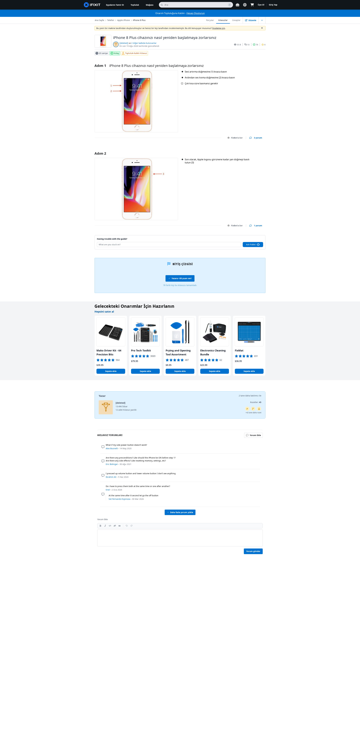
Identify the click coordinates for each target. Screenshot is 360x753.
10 (248, 44)
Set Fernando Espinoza (119, 499)
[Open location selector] (245, 5)
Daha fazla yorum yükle (181, 512)
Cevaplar (236, 20)
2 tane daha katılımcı (248, 395)
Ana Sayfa (99, 20)
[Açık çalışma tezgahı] (237, 5)
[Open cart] (252, 5)
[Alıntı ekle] (119, 526)
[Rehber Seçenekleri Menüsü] (262, 20)
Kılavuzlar (223, 20)
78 (257, 44)
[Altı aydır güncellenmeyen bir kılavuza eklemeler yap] (253, 408)
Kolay (116, 53)
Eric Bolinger (112, 464)
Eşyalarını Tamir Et (115, 5)
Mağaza (149, 5)
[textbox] (180, 538)
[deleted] (124, 43)
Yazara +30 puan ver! (182, 278)
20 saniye (103, 53)
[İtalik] (105, 526)
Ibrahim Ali (111, 477)
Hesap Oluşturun (195, 13)
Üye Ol (261, 4)
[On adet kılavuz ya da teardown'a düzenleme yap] (259, 408)
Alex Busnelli (112, 448)
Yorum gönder (253, 551)
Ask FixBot (251, 244)
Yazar (102, 395)
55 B (239, 44)
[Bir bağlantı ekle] (114, 526)
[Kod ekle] (110, 526)
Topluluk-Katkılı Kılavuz (136, 53)
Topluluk (135, 5)
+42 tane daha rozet (253, 412)
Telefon (110, 20)
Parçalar (210, 20)
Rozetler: (255, 402)
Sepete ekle (110, 371)
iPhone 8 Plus (139, 20)
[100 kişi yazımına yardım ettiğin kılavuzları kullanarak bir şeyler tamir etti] (247, 408)
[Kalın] (100, 526)
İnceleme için (218, 28)
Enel (108, 489)
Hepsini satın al (104, 311)
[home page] (92, 4)
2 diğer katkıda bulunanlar (144, 43)
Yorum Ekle (253, 149)
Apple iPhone (123, 20)
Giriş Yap (273, 4)
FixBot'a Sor (237, 137)
